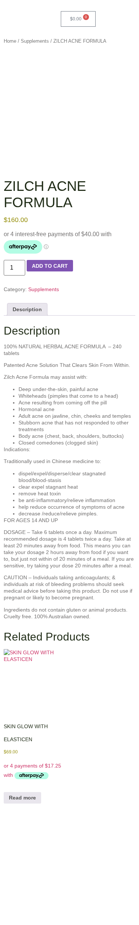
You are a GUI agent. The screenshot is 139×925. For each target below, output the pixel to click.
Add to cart (50, 266)
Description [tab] (27, 309)
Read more (22, 798)
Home (10, 41)
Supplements (35, 41)
